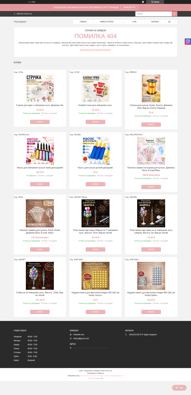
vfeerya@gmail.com (81, 338)
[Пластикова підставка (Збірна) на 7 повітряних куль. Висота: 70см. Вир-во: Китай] (95, 213)
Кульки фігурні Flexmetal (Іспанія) (95, 50)
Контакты (155, 22)
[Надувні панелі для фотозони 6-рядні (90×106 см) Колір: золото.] (95, 276)
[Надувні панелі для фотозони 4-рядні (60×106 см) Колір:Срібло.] (151, 276)
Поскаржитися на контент (90, 376)
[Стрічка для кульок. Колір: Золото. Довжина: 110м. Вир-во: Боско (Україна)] (151, 88)
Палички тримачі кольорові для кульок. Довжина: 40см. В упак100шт (151, 169)
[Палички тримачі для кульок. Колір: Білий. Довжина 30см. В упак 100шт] (40, 213)
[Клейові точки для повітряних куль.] (95, 88)
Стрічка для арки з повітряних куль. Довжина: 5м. (40, 105)
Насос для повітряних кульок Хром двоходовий (40, 167)
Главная (83, 22)
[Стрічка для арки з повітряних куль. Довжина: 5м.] (40, 88)
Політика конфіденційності (112, 376)
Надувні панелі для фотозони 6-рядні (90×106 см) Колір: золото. (95, 293)
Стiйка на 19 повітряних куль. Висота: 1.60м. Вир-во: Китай (40, 293)
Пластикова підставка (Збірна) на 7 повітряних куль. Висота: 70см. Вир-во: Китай (95, 231)
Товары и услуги (106, 22)
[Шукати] (174, 13)
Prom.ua (109, 371)
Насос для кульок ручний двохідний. (95, 167)
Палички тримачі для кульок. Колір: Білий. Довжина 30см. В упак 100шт (40, 231)
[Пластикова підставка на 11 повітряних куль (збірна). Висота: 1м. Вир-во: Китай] (151, 213)
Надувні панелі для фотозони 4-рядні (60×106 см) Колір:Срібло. (151, 293)
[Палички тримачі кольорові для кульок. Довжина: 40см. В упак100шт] (151, 151)
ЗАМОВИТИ (129, 7)
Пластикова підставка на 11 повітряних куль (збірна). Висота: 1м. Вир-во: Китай (151, 231)
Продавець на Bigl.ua (95, 373)
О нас (134, 22)
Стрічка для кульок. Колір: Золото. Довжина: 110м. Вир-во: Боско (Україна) (151, 106)
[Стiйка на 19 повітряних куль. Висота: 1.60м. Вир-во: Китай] (40, 276)
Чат (181, 388)
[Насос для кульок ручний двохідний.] (95, 151)
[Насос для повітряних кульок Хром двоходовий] (40, 151)
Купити (40, 122)
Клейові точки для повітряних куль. (95, 105)
